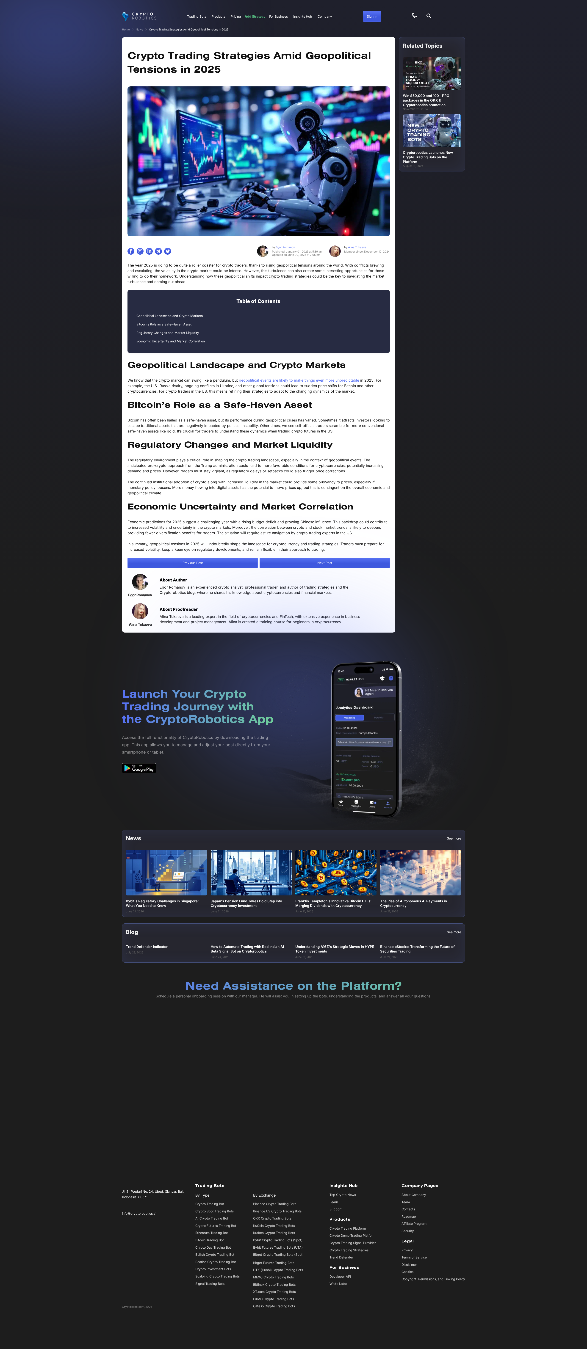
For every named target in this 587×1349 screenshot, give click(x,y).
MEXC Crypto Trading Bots (273, 1277)
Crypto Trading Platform (347, 1228)
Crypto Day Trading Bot (213, 1247)
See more (454, 838)
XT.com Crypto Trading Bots (274, 1292)
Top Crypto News (342, 1195)
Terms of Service (414, 1257)
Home (126, 29)
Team (405, 1202)
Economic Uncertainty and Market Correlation (170, 341)
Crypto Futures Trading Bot (215, 1226)
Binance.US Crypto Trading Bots (277, 1211)
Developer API (340, 1276)
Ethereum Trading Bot (211, 1233)
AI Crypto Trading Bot (211, 1218)
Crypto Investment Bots (213, 1269)
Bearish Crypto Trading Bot (215, 1262)
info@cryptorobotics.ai (139, 1213)
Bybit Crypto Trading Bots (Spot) (277, 1240)
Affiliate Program (413, 1224)
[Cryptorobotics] (139, 16)
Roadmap (408, 1216)
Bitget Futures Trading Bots (273, 1263)
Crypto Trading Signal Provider (352, 1243)
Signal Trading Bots (209, 1284)
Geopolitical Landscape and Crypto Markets (169, 316)
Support (335, 1209)
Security (407, 1231)
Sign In (372, 16)
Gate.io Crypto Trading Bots (274, 1306)
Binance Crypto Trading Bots (274, 1204)
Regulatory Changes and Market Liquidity (167, 333)
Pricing (236, 16)
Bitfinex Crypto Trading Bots (274, 1284)
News (139, 29)
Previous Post (193, 563)
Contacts (408, 1209)
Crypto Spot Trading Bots (214, 1211)
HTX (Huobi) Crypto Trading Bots (278, 1270)
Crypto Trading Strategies (348, 1250)
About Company (413, 1195)
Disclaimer (409, 1264)
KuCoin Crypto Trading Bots (274, 1226)
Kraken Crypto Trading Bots (274, 1233)
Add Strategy (255, 16)
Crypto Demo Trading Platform (352, 1236)
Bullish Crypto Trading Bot (214, 1255)
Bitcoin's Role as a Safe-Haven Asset (164, 324)
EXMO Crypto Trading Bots (273, 1299)
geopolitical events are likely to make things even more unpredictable (299, 380)
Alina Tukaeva (355, 247)
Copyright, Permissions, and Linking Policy (433, 1279)
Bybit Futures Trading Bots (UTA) (278, 1247)
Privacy (407, 1250)
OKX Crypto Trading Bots (272, 1218)
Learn (333, 1202)
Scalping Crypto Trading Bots (217, 1276)
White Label (338, 1284)
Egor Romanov (283, 247)
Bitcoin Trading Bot (209, 1240)
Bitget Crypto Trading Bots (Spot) (278, 1255)
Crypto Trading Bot (209, 1204)
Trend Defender (341, 1257)
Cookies (407, 1272)
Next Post (324, 563)
